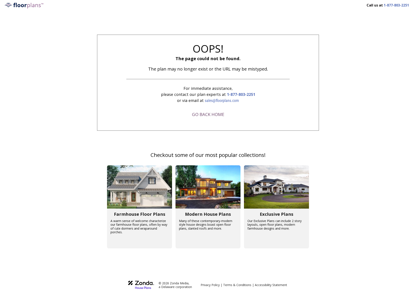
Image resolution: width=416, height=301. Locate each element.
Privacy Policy (210, 285)
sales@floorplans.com (222, 100)
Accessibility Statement (271, 285)
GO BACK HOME (208, 114)
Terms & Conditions (237, 285)
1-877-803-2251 (241, 94)
